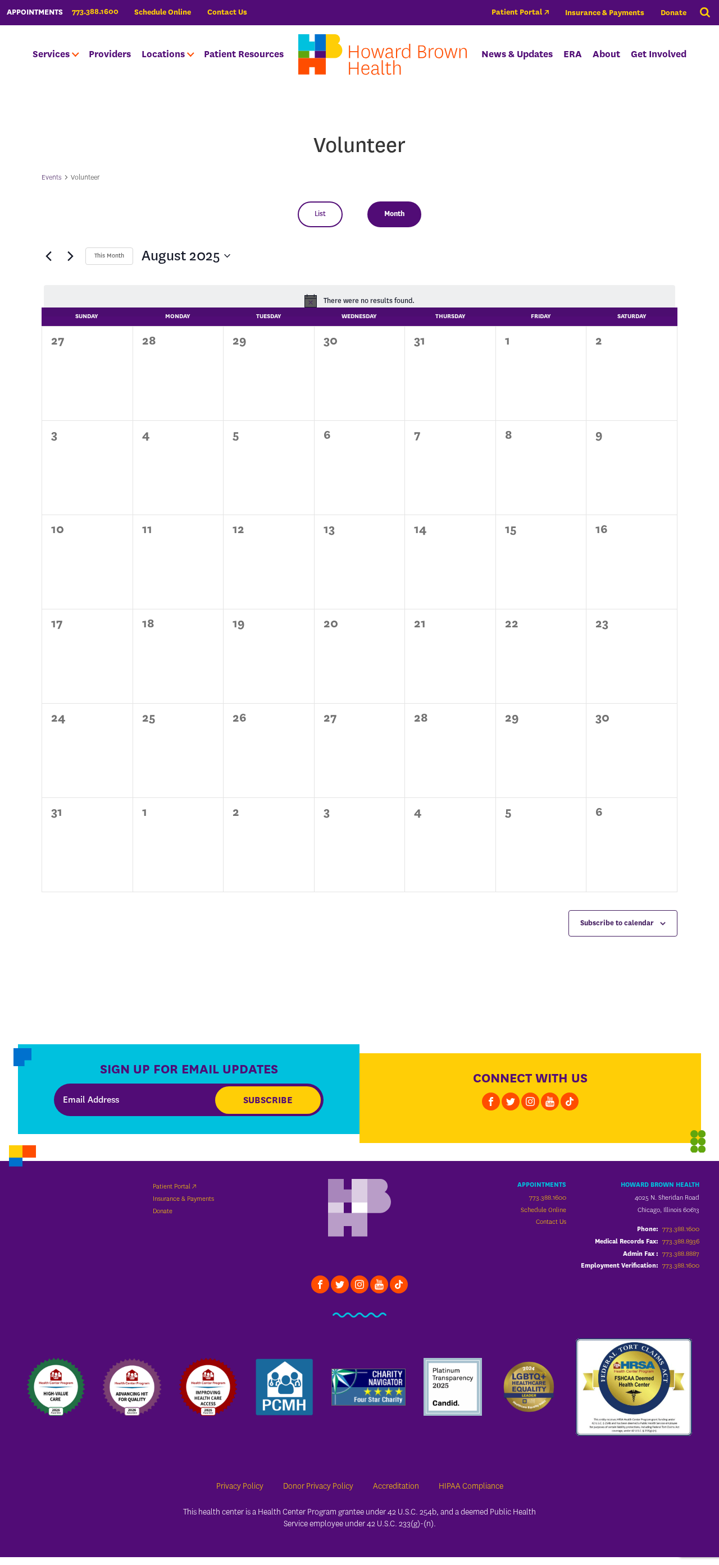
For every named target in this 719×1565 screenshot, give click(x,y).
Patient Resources (244, 54)
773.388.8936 (680, 1241)
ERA (572, 54)
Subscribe (268, 1100)
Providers (110, 54)
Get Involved (658, 54)
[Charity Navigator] (368, 1387)
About (606, 54)
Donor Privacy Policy (318, 1486)
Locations (163, 54)
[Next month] (70, 256)
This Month (109, 255)
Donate (673, 12)
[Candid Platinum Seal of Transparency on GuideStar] (452, 1387)
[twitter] (511, 1101)
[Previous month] (48, 256)
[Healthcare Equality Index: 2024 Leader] (529, 1387)
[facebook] (491, 1101)
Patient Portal (517, 12)
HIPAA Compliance (471, 1486)
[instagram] (530, 1101)
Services (51, 54)
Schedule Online (162, 12)
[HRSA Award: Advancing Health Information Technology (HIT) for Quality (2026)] (132, 1387)
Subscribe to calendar (617, 923)
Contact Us (227, 12)
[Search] (705, 13)
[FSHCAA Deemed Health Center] (634, 1387)
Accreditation (396, 1486)
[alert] (359, 300)
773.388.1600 (547, 1197)
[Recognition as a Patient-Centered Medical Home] (284, 1387)
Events (52, 177)
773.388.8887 (680, 1253)
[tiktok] (570, 1101)
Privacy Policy (239, 1486)
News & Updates (517, 54)
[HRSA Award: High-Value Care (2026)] (56, 1387)
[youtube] (550, 1101)
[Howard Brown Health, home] (382, 54)
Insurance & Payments (604, 12)
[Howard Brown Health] (359, 1209)
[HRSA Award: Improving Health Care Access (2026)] (208, 1387)
